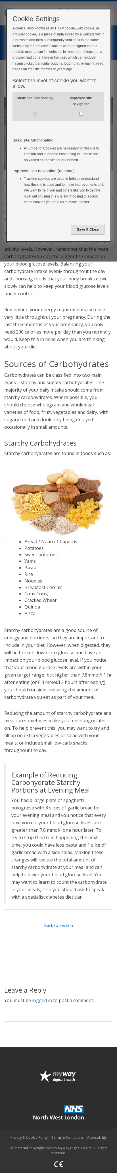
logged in (42, 1000)
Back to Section (58, 925)
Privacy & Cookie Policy (29, 1137)
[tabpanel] (58, 500)
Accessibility (97, 1137)
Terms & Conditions (67, 1137)
